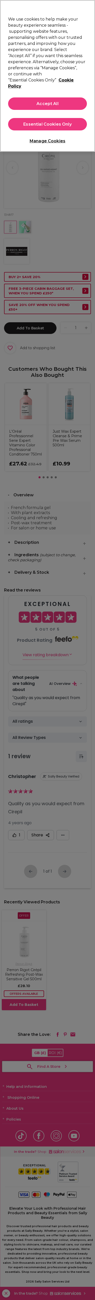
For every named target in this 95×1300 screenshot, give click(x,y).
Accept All (47, 103)
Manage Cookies (47, 141)
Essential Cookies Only (47, 124)
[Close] (88, 7)
